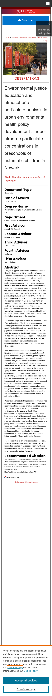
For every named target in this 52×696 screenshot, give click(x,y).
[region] (26, 670)
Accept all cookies (26, 680)
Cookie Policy (31, 670)
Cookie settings (15, 667)
